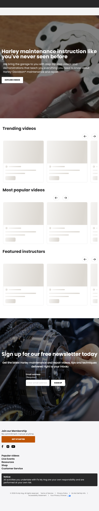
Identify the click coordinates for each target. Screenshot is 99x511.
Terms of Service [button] (47, 493)
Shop (5, 465)
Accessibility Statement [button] (37, 496)
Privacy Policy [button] (62, 493)
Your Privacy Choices (58, 496)
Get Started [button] (18, 439)
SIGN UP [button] (58, 383)
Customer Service (12, 468)
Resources (8, 462)
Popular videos (10, 455)
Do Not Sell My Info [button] (78, 493)
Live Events (8, 459)
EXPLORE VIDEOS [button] (12, 80)
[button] (85, 136)
